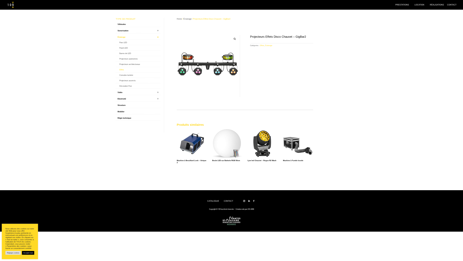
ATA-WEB (251, 209)
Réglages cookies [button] (13, 253)
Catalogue (213, 201)
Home (179, 19)
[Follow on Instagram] (244, 201)
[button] (235, 39)
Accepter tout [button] (28, 253)
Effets (262, 45)
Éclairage (187, 19)
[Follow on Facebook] (254, 201)
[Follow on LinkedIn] (249, 201)
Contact (228, 201)
